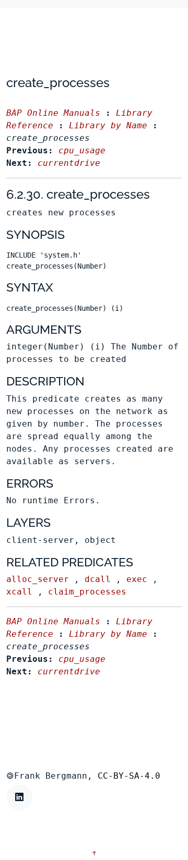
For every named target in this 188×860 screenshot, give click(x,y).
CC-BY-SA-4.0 (129, 776)
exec (136, 579)
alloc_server (37, 579)
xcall (19, 592)
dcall (98, 579)
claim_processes (87, 592)
